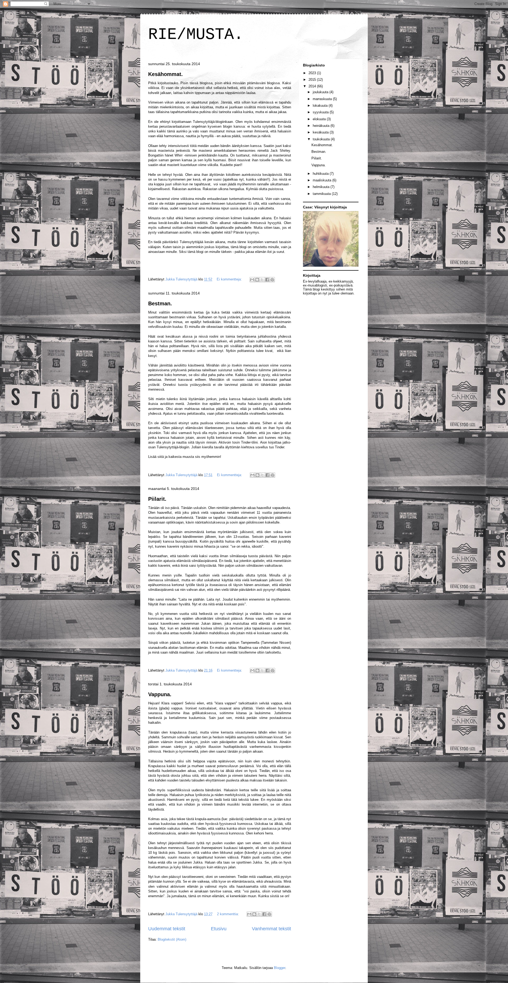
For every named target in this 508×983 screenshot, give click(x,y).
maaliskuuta (322, 180)
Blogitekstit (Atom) (172, 939)
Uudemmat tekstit (166, 928)
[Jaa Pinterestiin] (272, 279)
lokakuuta (321, 106)
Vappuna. (159, 694)
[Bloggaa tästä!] (257, 279)
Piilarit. (157, 499)
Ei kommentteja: (230, 279)
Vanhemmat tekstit (271, 928)
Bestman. (160, 303)
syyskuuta (321, 112)
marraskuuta (323, 99)
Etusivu (218, 928)
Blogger (279, 968)
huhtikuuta (321, 174)
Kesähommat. (165, 74)
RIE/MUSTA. (195, 35)
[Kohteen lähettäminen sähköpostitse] (252, 279)
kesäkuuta (321, 132)
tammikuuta (322, 194)
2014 (313, 86)
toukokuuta (322, 139)
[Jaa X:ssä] (262, 279)
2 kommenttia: (228, 914)
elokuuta (320, 119)
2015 (313, 80)
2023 (313, 73)
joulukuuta (321, 92)
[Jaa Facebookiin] (267, 279)
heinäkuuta (321, 126)
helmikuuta (321, 187)
